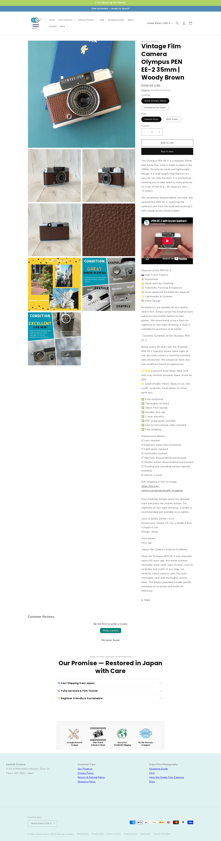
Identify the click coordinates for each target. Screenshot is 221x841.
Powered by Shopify (65, 834)
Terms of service (114, 834)
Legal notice (145, 834)
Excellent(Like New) (155, 107)
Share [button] (147, 600)
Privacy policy (98, 834)
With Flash (172, 119)
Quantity (145, 126)
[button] (66, 20)
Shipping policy (130, 834)
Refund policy (83, 834)
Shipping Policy (87, 781)
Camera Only (151, 119)
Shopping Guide (158, 768)
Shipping (145, 90)
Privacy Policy (86, 773)
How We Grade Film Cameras (166, 777)
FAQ (151, 773)
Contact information (162, 834)
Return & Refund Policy (91, 777)
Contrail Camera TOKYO (46, 834)
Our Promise (85, 768)
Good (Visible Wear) (155, 100)
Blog (152, 781)
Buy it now (167, 151)
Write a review (111, 630)
